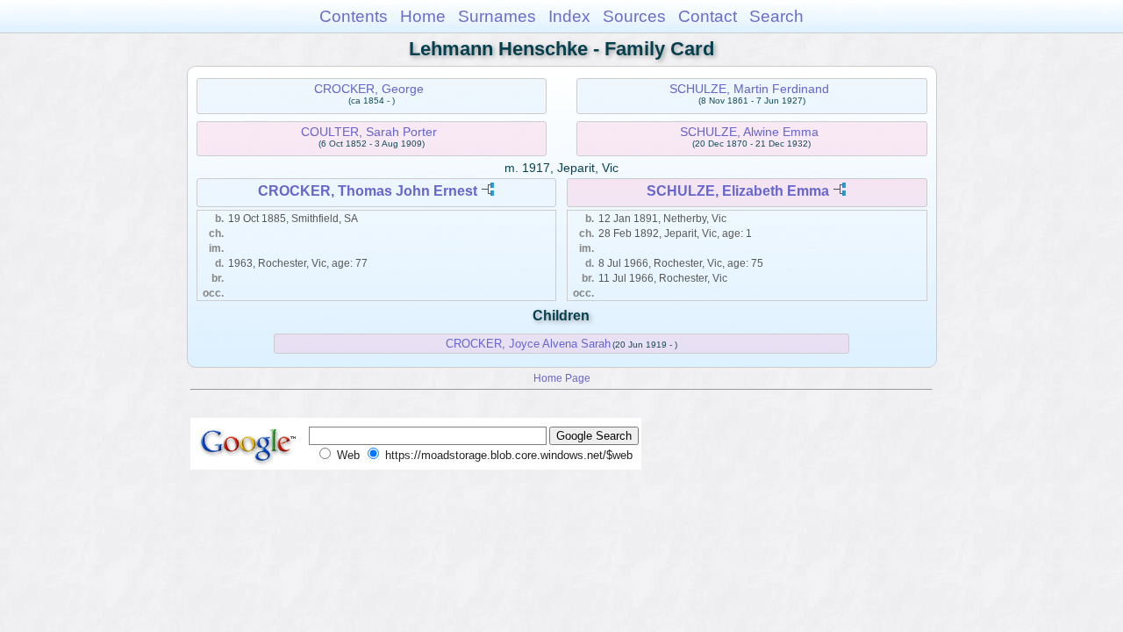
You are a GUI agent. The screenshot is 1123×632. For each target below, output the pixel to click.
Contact (707, 16)
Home (423, 16)
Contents (353, 16)
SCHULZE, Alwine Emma (749, 132)
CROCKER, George (369, 89)
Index (569, 16)
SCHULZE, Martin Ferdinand (749, 89)
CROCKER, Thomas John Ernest (367, 190)
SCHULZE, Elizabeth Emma (738, 190)
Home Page (561, 378)
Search (776, 16)
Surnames (497, 16)
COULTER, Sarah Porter (369, 132)
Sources (634, 16)
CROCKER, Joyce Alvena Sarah (528, 343)
